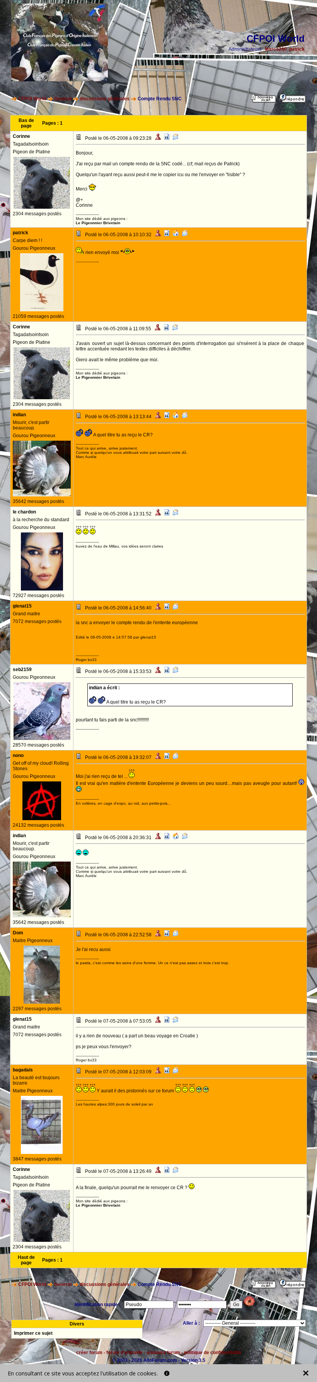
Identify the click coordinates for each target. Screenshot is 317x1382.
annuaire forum (163, 1352)
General (63, 98)
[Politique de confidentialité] (167, 1373)
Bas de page (26, 123)
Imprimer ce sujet (33, 1333)
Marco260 (276, 49)
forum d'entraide (124, 1352)
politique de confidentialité (212, 1352)
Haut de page (26, 1260)
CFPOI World (32, 98)
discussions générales (105, 98)
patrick (297, 49)
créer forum (89, 1352)
